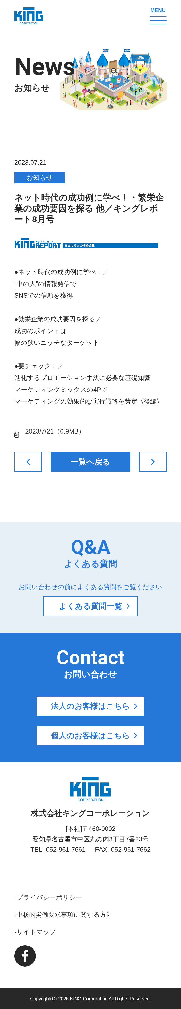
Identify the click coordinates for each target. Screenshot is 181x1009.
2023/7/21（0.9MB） (55, 431)
